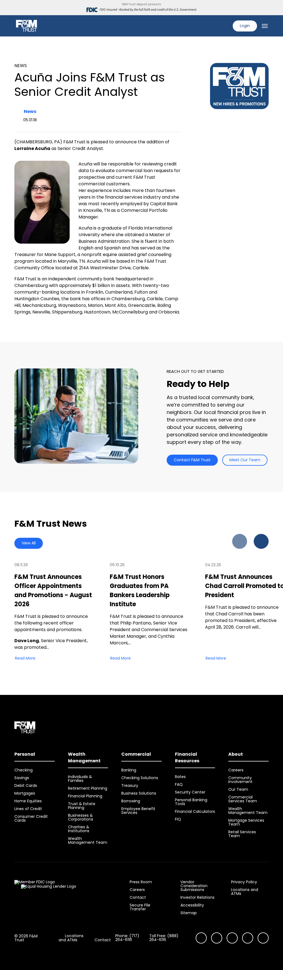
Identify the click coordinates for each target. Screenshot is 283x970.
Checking (23, 770)
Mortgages (24, 793)
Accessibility (192, 905)
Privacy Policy (244, 882)
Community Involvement (240, 779)
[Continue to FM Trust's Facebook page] (263, 937)
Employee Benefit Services (138, 810)
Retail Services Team (242, 834)
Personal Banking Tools (191, 801)
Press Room (141, 882)
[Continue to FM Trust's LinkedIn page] (232, 937)
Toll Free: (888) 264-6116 (164, 937)
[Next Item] (261, 541)
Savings (21, 778)
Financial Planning (85, 796)
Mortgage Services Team (246, 822)
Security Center (190, 792)
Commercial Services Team (242, 799)
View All (29, 543)
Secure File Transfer (140, 907)
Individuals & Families (80, 778)
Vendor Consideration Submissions (194, 885)
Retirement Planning (87, 788)
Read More (25, 658)
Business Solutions (138, 793)
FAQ (179, 784)
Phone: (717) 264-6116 (127, 937)
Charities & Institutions (78, 829)
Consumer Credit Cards (31, 818)
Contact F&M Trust (192, 460)
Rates (180, 776)
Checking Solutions (139, 778)
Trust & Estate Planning (81, 805)
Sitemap (188, 913)
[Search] (224, 25)
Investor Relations (197, 897)
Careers (235, 770)
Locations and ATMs (244, 891)
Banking (128, 770)
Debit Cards (25, 785)
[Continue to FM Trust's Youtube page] (216, 937)
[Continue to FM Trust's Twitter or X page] (247, 937)
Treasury (129, 785)
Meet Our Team (244, 460)
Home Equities (28, 801)
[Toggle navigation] (264, 26)
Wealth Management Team (87, 840)
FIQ (178, 819)
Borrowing (130, 801)
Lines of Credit (28, 808)
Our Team (238, 789)
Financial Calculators (195, 811)
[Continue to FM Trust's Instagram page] (201, 937)
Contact (138, 897)
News (30, 111)
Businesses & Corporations (80, 817)
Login (245, 25)
